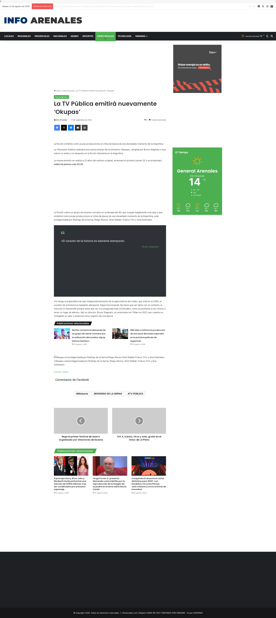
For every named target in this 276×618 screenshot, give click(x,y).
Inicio (58, 91)
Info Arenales (61, 120)
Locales (9, 36)
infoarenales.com (129, 613)
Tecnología (124, 36)
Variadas (140, 36)
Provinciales (42, 36)
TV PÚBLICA (136, 393)
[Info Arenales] (43, 20)
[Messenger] (71, 128)
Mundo (74, 36)
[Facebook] (57, 128)
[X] (64, 128)
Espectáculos (105, 36)
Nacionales (60, 36)
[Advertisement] (184, 18)
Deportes (88, 36)
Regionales (24, 36)
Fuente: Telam (61, 372)
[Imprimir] (85, 128)
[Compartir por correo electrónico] (78, 128)
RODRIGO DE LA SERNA (108, 393)
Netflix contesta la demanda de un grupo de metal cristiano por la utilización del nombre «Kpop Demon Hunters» (105, 6)
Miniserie (83, 393)
